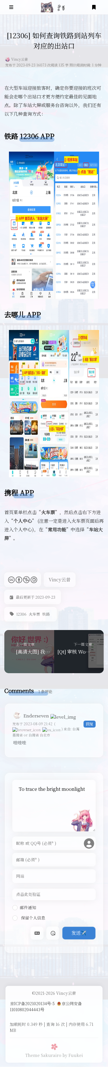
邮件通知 (28, 907)
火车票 (34, 614)
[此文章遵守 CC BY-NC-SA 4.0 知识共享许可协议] (22, 579)
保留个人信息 (32, 918)
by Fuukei (72, 1055)
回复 (89, 724)
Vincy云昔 (19, 59)
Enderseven (36, 716)
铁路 (46, 614)
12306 (21, 614)
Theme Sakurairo (43, 1055)
